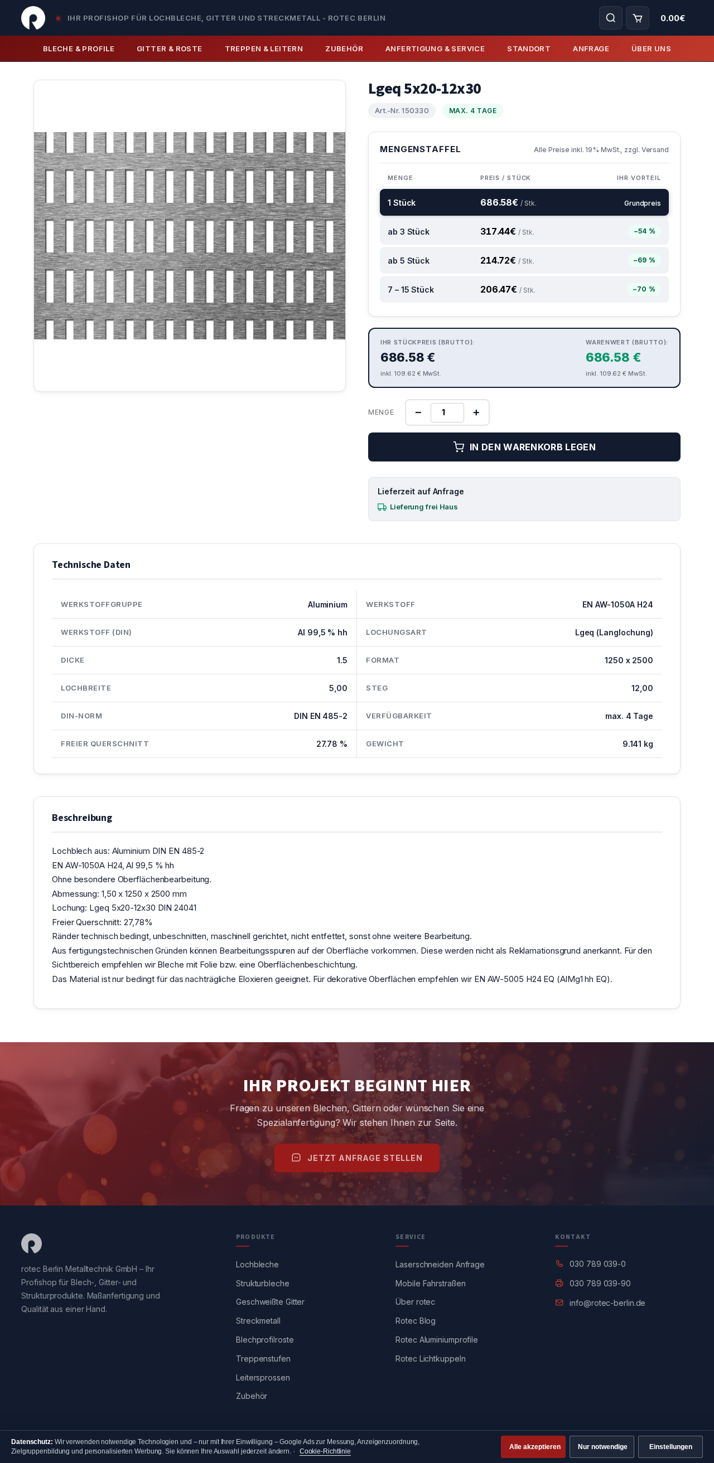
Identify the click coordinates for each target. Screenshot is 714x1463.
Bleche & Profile (78, 48)
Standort (529, 48)
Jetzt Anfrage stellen (365, 1158)
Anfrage (591, 48)
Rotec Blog (415, 1320)
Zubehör (344, 48)
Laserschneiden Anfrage (440, 1264)
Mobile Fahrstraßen (430, 1283)
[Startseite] (33, 18)
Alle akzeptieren (535, 1447)
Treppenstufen (263, 1358)
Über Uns (651, 48)
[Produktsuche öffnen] (611, 18)
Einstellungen (670, 1447)
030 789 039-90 (600, 1283)
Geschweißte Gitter (270, 1301)
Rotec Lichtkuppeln (430, 1358)
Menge (381, 412)
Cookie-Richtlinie (325, 1451)
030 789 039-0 (598, 1263)
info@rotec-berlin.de (607, 1303)
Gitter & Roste (169, 48)
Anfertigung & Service (435, 48)
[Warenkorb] (637, 18)
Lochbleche (257, 1264)
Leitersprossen (263, 1377)
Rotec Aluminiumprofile (436, 1339)
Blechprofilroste (264, 1339)
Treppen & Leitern (264, 48)
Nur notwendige (603, 1447)
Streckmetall (258, 1320)
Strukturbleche (263, 1283)
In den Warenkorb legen (533, 447)
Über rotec (415, 1301)
